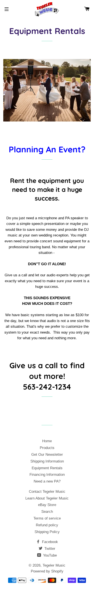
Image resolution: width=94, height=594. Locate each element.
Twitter (49, 549)
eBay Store (47, 505)
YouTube (49, 555)
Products (47, 448)
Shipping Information (47, 461)
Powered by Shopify (47, 571)
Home (47, 441)
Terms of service (47, 518)
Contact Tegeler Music (47, 491)
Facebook (49, 542)
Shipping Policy (47, 532)
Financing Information (47, 474)
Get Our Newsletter (47, 454)
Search (47, 512)
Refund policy (47, 525)
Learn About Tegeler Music (47, 498)
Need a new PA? (47, 481)
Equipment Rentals (47, 468)
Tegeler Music (54, 565)
